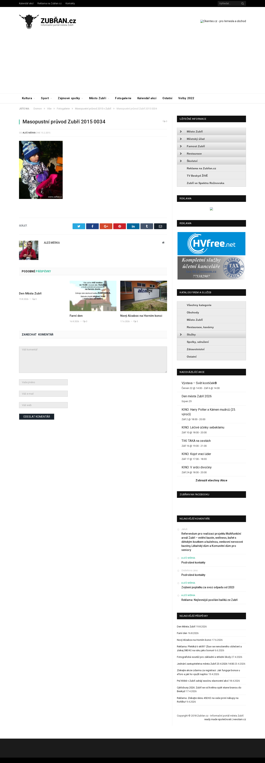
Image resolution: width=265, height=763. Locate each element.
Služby (191, 334)
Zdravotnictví (195, 349)
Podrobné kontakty (193, 562)
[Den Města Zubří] (42, 285)
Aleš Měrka (29, 133)
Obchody (193, 312)
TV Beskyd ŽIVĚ (197, 175)
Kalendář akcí (26, 3)
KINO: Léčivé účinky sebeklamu (203, 427)
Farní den (76, 315)
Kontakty (70, 3)
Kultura (27, 98)
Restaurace (194, 153)
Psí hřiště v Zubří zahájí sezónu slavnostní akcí (203, 680)
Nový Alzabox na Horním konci (141, 315)
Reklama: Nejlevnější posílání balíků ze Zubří (209, 599)
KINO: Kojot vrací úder (196, 454)
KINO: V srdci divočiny (197, 467)
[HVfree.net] (211, 254)
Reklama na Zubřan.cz (49, 3)
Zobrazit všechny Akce (211, 480)
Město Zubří (97, 98)
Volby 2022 (186, 98)
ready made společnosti (217, 719)
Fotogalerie (123, 98)
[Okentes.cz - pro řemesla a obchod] (211, 209)
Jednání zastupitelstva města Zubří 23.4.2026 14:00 (205, 663)
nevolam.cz (239, 719)
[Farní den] (93, 296)
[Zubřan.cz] (51, 21)
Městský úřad (196, 138)
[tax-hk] (211, 278)
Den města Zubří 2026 (197, 396)
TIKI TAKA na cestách (196, 441)
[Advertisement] (132, 64)
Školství (192, 161)
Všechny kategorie (199, 305)
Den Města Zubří (30, 293)
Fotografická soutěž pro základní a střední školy (204, 656)
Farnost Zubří (196, 146)
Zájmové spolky (69, 98)
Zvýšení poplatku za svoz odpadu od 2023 (207, 587)
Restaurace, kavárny (200, 327)
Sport (45, 98)
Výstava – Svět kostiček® (199, 383)
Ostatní (167, 98)
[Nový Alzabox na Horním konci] (143, 296)
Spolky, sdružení (198, 341)
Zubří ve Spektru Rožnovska (205, 183)
